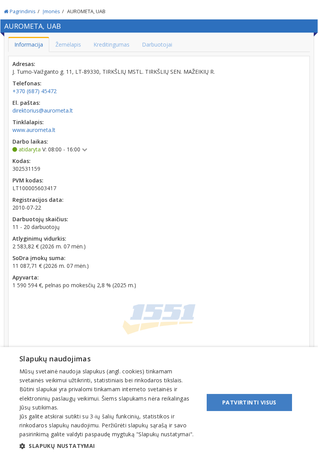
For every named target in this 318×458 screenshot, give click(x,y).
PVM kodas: (27, 180)
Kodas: (21, 161)
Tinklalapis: (28, 122)
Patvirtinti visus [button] (249, 402)
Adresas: (23, 64)
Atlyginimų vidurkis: (39, 238)
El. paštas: (26, 102)
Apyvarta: (25, 277)
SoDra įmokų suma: (39, 258)
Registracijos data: (38, 199)
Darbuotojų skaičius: (40, 219)
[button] (109, 446)
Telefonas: (26, 83)
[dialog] (159, 402)
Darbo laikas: (30, 141)
